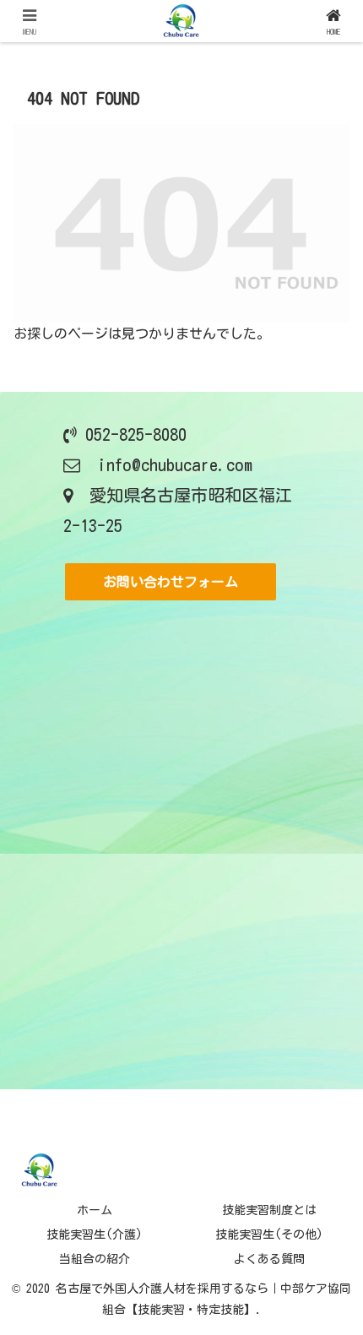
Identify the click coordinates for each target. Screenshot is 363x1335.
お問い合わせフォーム (170, 582)
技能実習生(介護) (94, 1234)
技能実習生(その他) (269, 1234)
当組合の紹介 (94, 1259)
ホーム (94, 1210)
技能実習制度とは (269, 1210)
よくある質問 (269, 1259)
